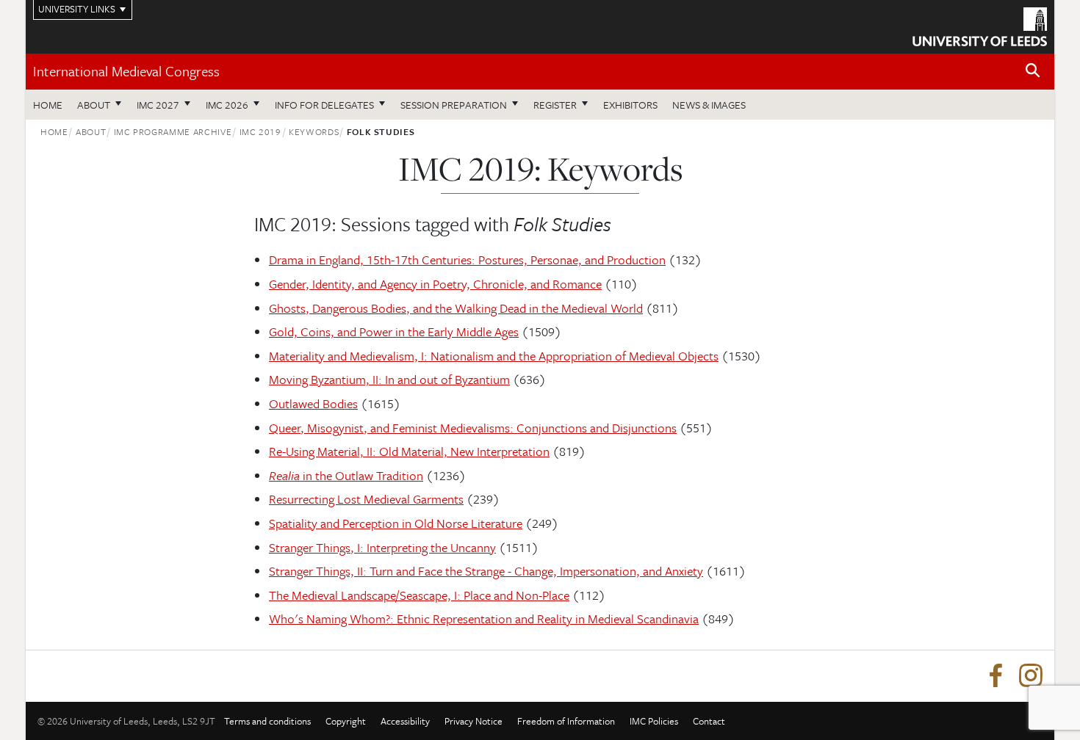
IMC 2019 (260, 131)
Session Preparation (453, 104)
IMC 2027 (158, 104)
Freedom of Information (566, 721)
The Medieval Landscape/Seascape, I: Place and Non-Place (419, 595)
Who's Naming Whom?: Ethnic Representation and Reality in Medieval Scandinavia (484, 618)
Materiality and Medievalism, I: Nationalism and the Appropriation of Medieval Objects (494, 356)
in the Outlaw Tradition (346, 475)
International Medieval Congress (126, 71)
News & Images (709, 104)
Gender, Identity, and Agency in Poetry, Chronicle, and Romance (435, 284)
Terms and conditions (267, 721)
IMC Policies (654, 721)
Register (555, 104)
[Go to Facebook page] (995, 676)
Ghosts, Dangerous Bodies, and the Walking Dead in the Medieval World (456, 308)
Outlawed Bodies (313, 403)
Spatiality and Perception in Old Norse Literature (395, 523)
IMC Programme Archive (173, 131)
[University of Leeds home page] (979, 25)
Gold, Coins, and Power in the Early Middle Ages (394, 331)
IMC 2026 (227, 104)
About (93, 104)
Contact (709, 721)
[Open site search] (1033, 71)
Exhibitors (630, 104)
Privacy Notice (473, 721)
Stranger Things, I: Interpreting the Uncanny (382, 547)
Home (47, 104)
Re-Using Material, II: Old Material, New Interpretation (409, 451)
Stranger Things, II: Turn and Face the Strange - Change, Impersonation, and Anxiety (486, 571)
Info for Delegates (324, 104)
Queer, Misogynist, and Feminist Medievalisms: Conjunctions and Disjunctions (473, 427)
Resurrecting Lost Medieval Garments (366, 499)
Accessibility (405, 721)
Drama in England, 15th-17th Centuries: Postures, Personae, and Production (467, 259)
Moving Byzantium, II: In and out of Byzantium (389, 379)
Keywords (314, 131)
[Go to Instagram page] (1031, 676)
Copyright (345, 721)
